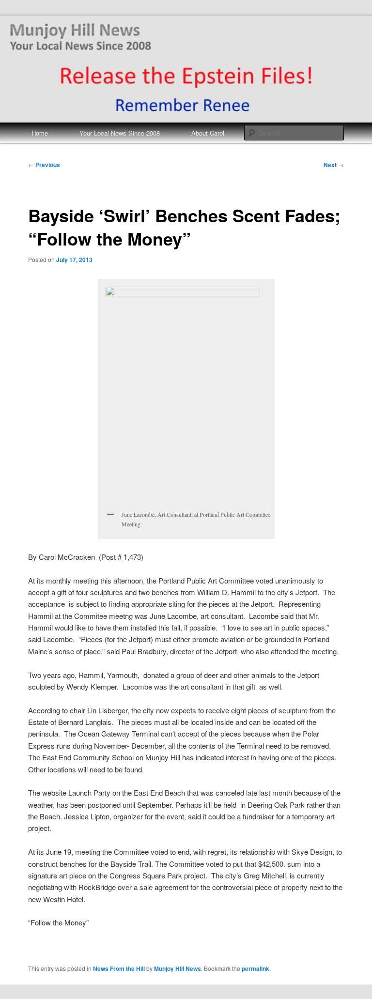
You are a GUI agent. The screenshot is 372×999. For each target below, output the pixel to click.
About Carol (207, 133)
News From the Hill (119, 968)
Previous (44, 164)
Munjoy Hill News (177, 968)
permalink (255, 968)
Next (334, 164)
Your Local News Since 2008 (119, 133)
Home (39, 133)
